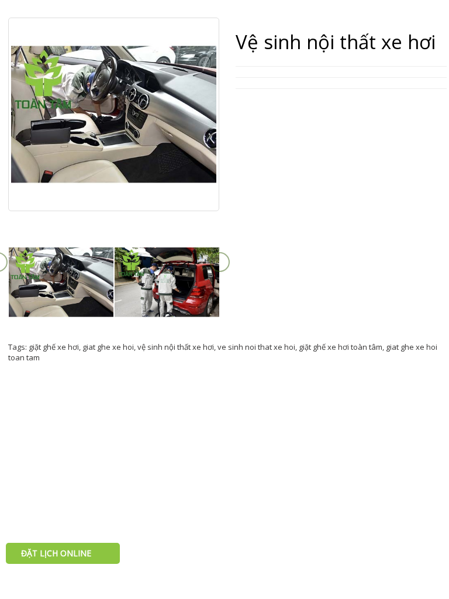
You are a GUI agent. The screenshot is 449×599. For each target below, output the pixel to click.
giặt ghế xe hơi (54, 347)
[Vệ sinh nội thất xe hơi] (61, 282)
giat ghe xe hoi (108, 347)
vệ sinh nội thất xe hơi (175, 347)
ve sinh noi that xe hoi (256, 347)
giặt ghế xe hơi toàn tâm (340, 347)
